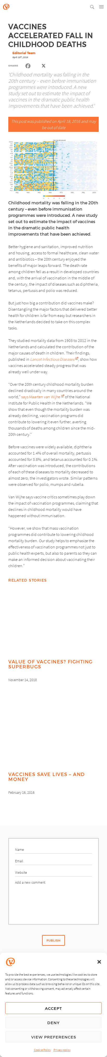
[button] (99, 961)
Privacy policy (62, 1050)
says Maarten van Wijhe (40, 396)
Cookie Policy (42, 1050)
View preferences (53, 1037)
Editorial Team (23, 53)
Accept (53, 1008)
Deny (53, 1022)
